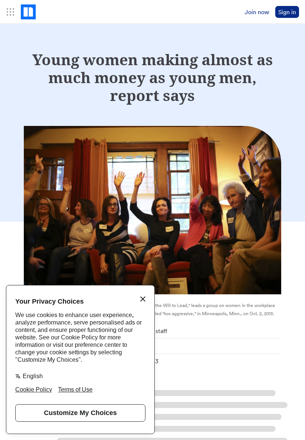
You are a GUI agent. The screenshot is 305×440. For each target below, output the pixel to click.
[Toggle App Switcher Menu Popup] (10, 11)
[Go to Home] (28, 11)
